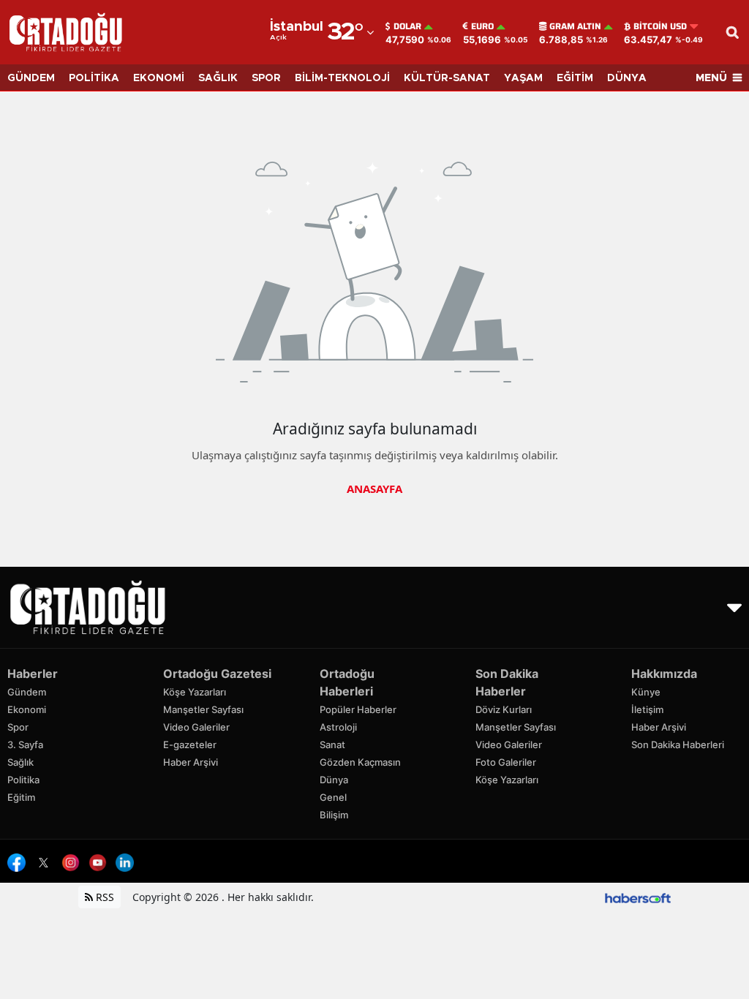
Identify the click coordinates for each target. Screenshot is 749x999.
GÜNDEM (31, 78)
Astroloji (338, 727)
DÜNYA (627, 78)
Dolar (407, 26)
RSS (103, 897)
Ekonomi (26, 709)
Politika (23, 779)
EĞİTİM (575, 78)
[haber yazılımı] (638, 897)
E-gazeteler (190, 744)
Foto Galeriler (505, 762)
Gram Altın (575, 26)
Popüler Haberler (358, 709)
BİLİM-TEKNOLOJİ (342, 78)
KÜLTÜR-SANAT (447, 78)
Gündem (26, 692)
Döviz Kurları (503, 709)
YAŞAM (523, 78)
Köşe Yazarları (194, 692)
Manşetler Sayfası (203, 709)
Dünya (334, 779)
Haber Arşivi (190, 762)
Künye (645, 692)
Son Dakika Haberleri (677, 744)
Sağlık (20, 762)
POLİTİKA (94, 78)
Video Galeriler (196, 727)
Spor (18, 727)
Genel (333, 797)
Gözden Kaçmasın (360, 762)
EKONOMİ (158, 78)
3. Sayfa (25, 744)
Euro (482, 26)
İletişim (647, 709)
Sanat (332, 744)
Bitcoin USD (660, 26)
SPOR (266, 78)
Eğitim (21, 797)
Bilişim (334, 815)
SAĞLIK (218, 78)
